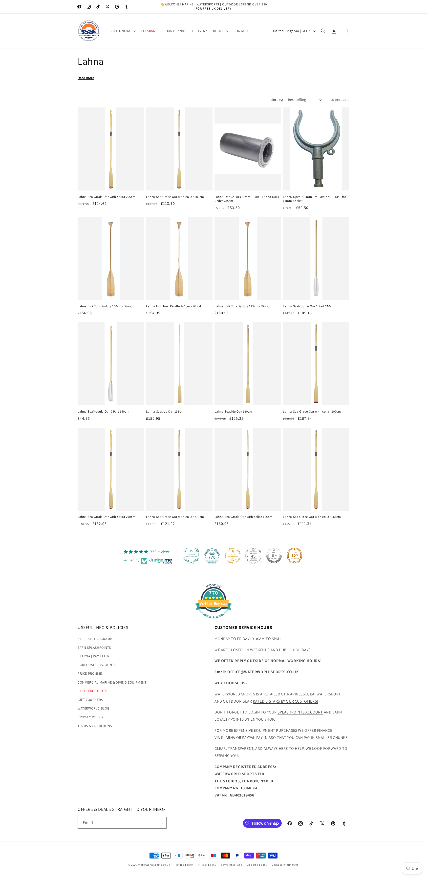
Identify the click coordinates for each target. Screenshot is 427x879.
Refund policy (184, 864)
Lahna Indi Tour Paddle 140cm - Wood (173, 306)
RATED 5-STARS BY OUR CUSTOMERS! (285, 701)
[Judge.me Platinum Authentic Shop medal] (191, 556)
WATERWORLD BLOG (93, 708)
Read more (86, 78)
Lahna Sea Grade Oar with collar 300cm (312, 412)
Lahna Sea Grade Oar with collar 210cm (175, 517)
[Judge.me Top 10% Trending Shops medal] (294, 556)
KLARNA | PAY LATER (93, 656)
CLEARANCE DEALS (92, 691)
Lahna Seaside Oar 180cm (233, 412)
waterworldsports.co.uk (154, 864)
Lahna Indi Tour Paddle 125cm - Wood (242, 306)
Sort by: (277, 99)
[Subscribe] (160, 823)
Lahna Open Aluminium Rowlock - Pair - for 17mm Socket (314, 199)
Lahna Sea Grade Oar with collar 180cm (175, 197)
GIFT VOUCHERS (90, 699)
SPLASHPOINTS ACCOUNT (300, 712)
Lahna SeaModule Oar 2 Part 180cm (103, 412)
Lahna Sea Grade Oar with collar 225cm (106, 197)
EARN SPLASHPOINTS (94, 647)
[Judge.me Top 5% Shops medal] (274, 556)
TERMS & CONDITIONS (95, 726)
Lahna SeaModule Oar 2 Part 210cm (309, 306)
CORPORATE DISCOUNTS (96, 665)
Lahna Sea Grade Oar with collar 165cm (312, 517)
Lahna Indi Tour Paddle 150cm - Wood (105, 306)
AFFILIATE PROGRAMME (96, 639)
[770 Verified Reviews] (213, 621)
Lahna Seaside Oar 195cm (165, 412)
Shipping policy (257, 864)
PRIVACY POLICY (90, 717)
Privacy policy (207, 864)
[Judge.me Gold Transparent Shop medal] (233, 556)
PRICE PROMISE (90, 673)
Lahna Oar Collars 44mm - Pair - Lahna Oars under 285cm (246, 199)
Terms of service (231, 864)
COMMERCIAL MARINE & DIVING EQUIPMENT (112, 682)
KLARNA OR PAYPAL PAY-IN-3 (246, 737)
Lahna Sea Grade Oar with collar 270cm (106, 517)
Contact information (285, 864)
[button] (122, 31)
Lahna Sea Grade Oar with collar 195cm (243, 517)
